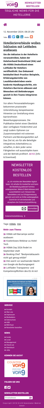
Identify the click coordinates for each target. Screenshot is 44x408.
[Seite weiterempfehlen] (31, 37)
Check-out (10, 345)
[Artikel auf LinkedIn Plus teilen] (22, 37)
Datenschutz (11, 320)
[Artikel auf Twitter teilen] (13, 37)
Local (8, 340)
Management (11, 342)
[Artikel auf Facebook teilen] (9, 37)
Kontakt (9, 309)
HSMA (12, 224)
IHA (33, 153)
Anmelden (32, 208)
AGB (8, 322)
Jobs (8, 350)
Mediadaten (10, 317)
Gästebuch (10, 348)
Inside (8, 337)
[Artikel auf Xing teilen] (18, 37)
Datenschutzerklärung (14, 216)
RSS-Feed (9, 325)
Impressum (10, 315)
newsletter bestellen (33, 4)
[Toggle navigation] (39, 25)
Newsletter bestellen (14, 328)
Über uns (9, 312)
